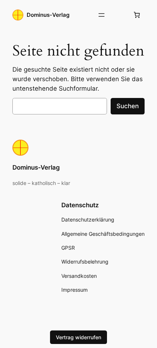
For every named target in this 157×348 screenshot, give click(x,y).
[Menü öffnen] (101, 15)
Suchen (127, 106)
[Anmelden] (119, 15)
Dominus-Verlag (48, 15)
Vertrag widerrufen (78, 337)
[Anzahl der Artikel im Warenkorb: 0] (137, 15)
